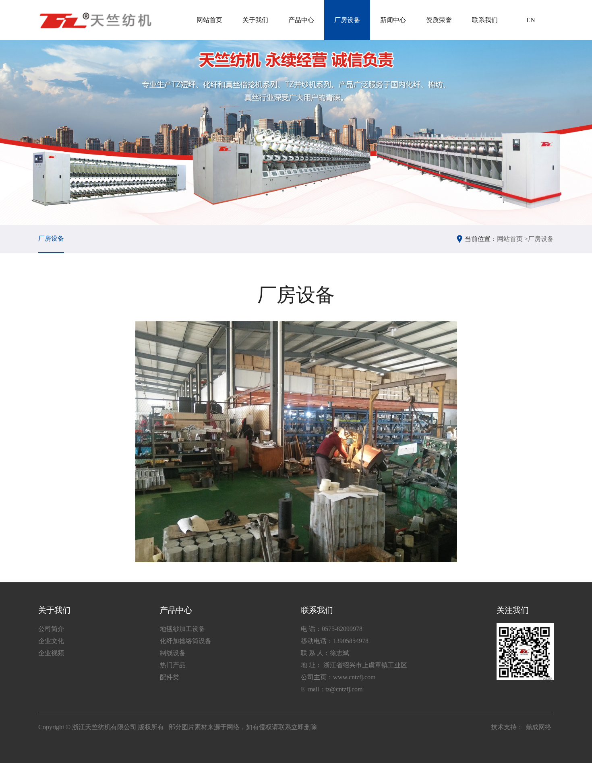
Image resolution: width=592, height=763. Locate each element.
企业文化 (51, 640)
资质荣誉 (439, 19)
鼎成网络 (538, 727)
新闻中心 (393, 19)
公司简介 (51, 628)
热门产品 (173, 665)
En (530, 19)
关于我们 (255, 19)
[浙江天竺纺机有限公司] (94, 20)
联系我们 (485, 19)
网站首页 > (512, 238)
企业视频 (51, 653)
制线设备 (173, 653)
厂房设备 (347, 19)
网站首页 (209, 19)
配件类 (169, 677)
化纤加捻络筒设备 (185, 640)
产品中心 (301, 19)
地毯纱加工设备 (182, 628)
